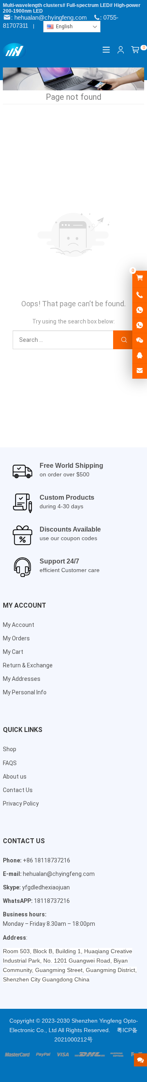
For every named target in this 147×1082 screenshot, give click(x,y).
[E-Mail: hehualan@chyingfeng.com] (139, 371)
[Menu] (106, 49)
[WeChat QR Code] (139, 340)
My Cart (13, 652)
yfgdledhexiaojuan (46, 887)
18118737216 (52, 901)
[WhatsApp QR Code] (139, 325)
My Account (18, 625)
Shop (9, 749)
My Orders (16, 638)
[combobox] (71, 26)
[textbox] (72, 26)
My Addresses (21, 679)
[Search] (123, 340)
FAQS (10, 763)
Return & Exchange (28, 665)
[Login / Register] (121, 50)
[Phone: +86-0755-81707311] (139, 295)
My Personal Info (25, 692)
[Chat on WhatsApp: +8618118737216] (139, 310)
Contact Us (18, 790)
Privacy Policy (21, 803)
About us (15, 776)
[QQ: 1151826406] (139, 355)
